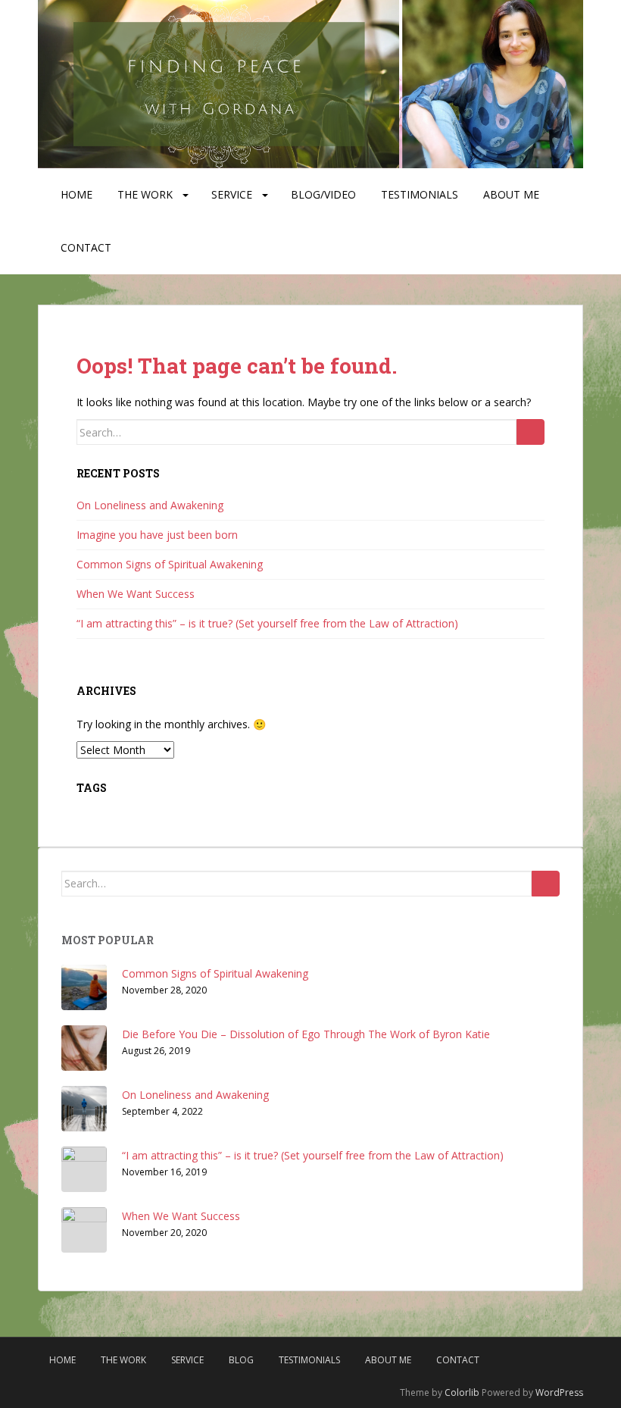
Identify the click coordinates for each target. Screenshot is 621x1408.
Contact (86, 247)
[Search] (530, 432)
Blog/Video (323, 194)
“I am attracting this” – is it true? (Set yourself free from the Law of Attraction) (267, 623)
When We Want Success (135, 594)
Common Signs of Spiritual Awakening (169, 564)
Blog (241, 1359)
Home (76, 194)
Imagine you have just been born (157, 534)
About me (511, 194)
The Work (145, 194)
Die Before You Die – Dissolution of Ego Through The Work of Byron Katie (306, 1034)
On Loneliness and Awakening (149, 505)
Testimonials (419, 194)
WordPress (559, 1392)
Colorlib (462, 1392)
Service (231, 194)
